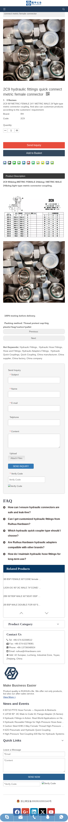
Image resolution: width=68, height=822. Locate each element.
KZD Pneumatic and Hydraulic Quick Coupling (27, 730)
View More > (9, 697)
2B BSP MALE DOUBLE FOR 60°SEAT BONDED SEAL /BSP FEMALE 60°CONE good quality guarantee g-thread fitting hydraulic (22, 604)
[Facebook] (17, 812)
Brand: (6, 114)
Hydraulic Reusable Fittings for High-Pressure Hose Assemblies (36, 722)
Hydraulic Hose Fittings (50, 347)
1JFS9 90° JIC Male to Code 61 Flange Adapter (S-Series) (34, 714)
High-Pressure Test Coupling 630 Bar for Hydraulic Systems (34, 734)
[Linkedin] (34, 812)
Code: (6, 118)
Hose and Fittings (12, 351)
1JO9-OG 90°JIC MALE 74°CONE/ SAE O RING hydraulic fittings (22, 587)
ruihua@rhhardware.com (28, 651)
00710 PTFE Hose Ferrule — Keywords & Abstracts (30, 710)
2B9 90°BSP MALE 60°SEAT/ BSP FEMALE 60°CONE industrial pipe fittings (22, 596)
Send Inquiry (34, 145)
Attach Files (16, 458)
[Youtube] (51, 812)
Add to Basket (34, 153)
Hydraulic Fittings (28, 347)
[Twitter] (42, 812)
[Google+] (25, 812)
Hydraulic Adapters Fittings (35, 351)
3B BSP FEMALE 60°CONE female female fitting (22, 579)
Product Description (15, 176)
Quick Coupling (28, 354)
